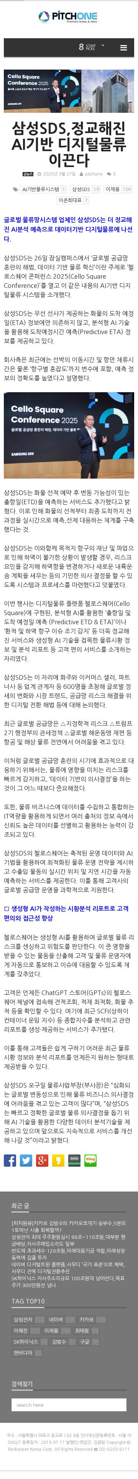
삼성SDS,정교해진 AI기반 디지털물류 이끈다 (69, 144)
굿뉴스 (28, 174)
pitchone (94, 174)
